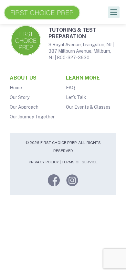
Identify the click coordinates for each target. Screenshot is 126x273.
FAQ (70, 87)
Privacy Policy (44, 162)
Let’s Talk (76, 97)
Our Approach (24, 107)
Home (16, 87)
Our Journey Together (32, 116)
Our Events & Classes (88, 107)
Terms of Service (80, 162)
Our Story (19, 97)
